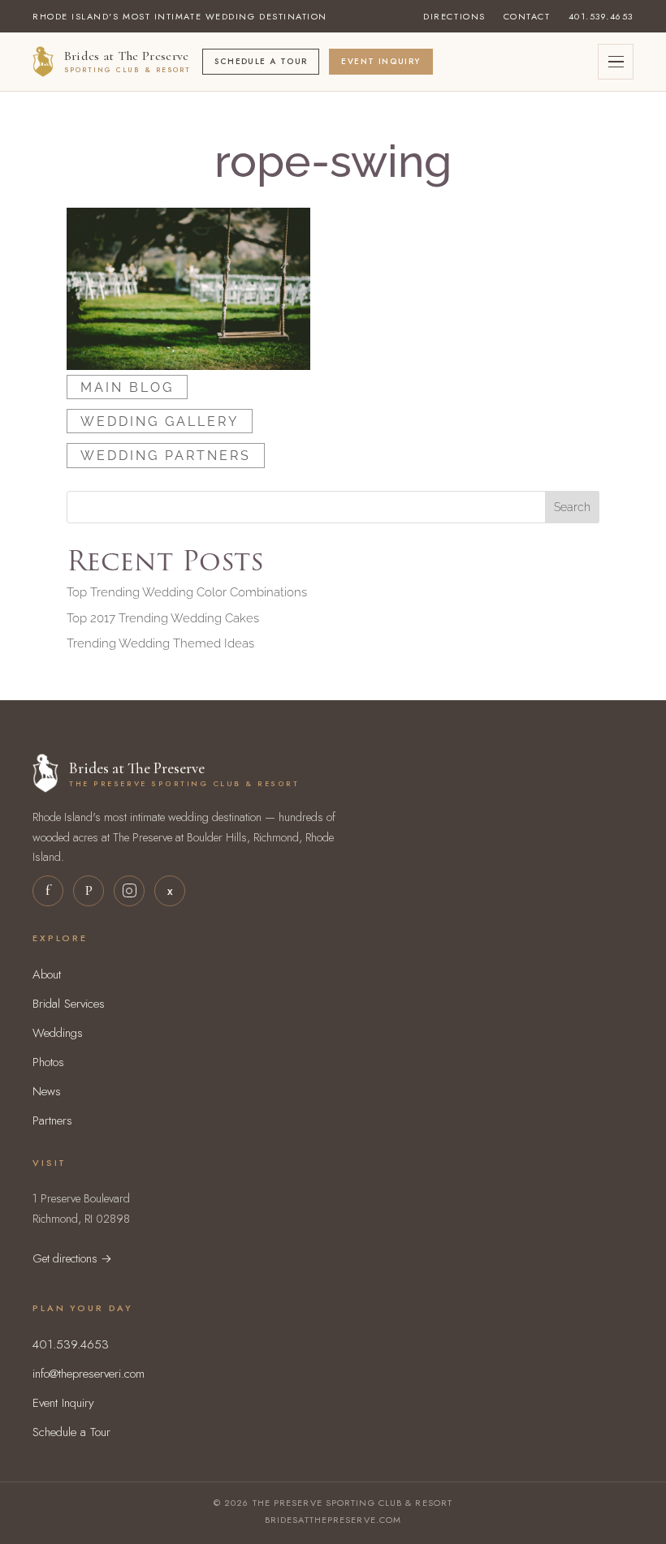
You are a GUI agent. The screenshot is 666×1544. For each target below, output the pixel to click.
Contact (527, 16)
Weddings (57, 1033)
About (46, 974)
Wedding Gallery (159, 421)
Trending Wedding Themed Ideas (160, 643)
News (46, 1091)
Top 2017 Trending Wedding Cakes (163, 618)
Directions (454, 16)
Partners (52, 1120)
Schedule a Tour (260, 61)
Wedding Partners (165, 455)
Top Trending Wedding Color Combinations (187, 592)
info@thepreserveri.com (88, 1374)
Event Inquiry (380, 61)
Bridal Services (68, 1004)
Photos (48, 1062)
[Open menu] (616, 62)
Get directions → (72, 1258)
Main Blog (127, 386)
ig (129, 890)
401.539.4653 (601, 16)
